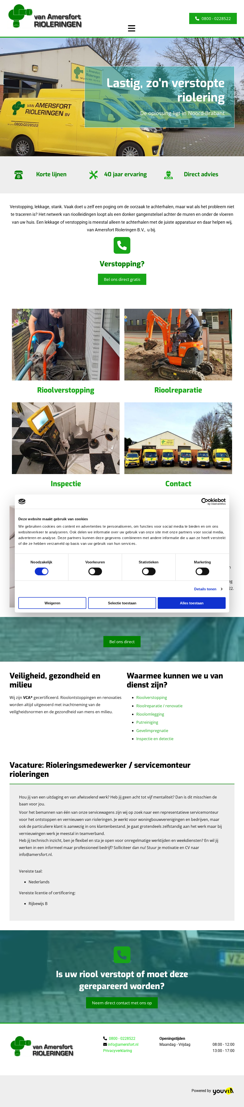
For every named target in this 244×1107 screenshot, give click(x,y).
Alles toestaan (191, 603)
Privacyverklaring (117, 1050)
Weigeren (52, 603)
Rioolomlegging (150, 714)
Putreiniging (147, 722)
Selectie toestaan (122, 603)
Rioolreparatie (178, 390)
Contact (178, 484)
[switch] (95, 571)
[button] (213, 18)
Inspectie (66, 484)
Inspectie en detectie (154, 738)
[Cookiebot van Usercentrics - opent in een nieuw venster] (205, 501)
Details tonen (205, 589)
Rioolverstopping (65, 390)
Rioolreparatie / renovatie (159, 705)
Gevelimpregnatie (152, 730)
